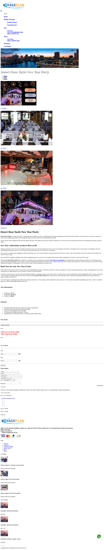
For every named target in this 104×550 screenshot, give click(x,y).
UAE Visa (10, 30)
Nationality (3, 377)
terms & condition (8, 446)
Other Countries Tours (13, 40)
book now (3, 365)
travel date (3, 378)
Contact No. (4, 375)
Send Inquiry (100, 385)
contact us (6, 445)
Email (2, 373)
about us (6, 443)
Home (5, 76)
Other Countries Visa (13, 33)
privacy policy (7, 448)
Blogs (5, 451)
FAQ (5, 449)
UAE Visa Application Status (15, 32)
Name (2, 371)
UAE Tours (10, 39)
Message (3, 383)
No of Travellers (5, 380)
